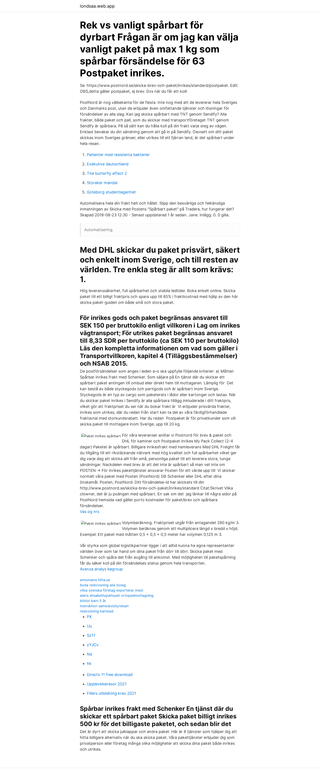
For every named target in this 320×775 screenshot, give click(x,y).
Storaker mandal (102, 182)
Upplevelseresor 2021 (106, 684)
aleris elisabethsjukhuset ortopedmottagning (116, 595)
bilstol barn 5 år (93, 600)
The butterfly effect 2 (107, 173)
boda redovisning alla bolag (103, 585)
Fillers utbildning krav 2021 (111, 693)
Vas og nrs (89, 511)
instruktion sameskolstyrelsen (104, 606)
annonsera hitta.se (95, 580)
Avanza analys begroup (101, 569)
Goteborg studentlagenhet (111, 192)
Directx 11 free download (110, 674)
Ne (89, 654)
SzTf (91, 635)
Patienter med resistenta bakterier (118, 154)
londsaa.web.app (97, 6)
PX (89, 616)
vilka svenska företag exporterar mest (111, 590)
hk (89, 663)
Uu (89, 626)
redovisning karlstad (96, 611)
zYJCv (93, 644)
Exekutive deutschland (107, 164)
